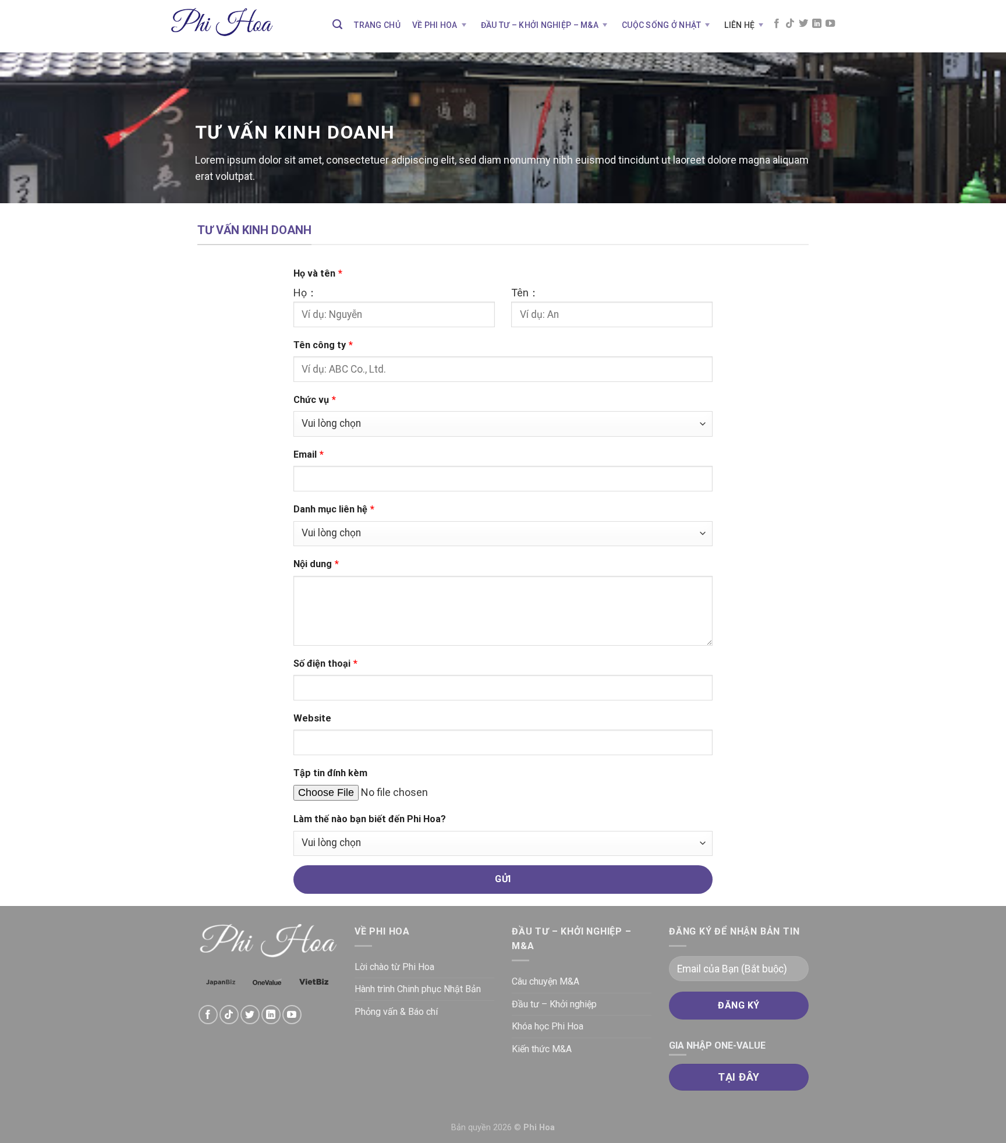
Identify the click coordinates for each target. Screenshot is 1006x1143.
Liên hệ (739, 25)
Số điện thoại (325, 663)
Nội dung (316, 563)
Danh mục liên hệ (333, 509)
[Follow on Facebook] (776, 24)
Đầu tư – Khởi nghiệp (554, 1004)
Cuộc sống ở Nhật (661, 25)
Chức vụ (314, 399)
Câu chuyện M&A (545, 981)
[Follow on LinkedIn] (816, 24)
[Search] (337, 24)
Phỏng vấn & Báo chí (396, 1011)
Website (312, 718)
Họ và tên (317, 273)
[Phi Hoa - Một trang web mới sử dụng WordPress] (222, 26)
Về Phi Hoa (435, 25)
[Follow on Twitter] (803, 24)
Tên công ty (323, 345)
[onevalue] (267, 981)
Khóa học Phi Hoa (547, 1026)
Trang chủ (377, 25)
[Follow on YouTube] (830, 24)
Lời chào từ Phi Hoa (394, 966)
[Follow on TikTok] (790, 24)
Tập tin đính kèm (330, 772)
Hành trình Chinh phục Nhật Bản (418, 989)
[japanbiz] (220, 981)
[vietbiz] (314, 981)
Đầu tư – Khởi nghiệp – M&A (539, 25)
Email (308, 454)
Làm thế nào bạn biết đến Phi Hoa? (369, 818)
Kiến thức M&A (542, 1048)
